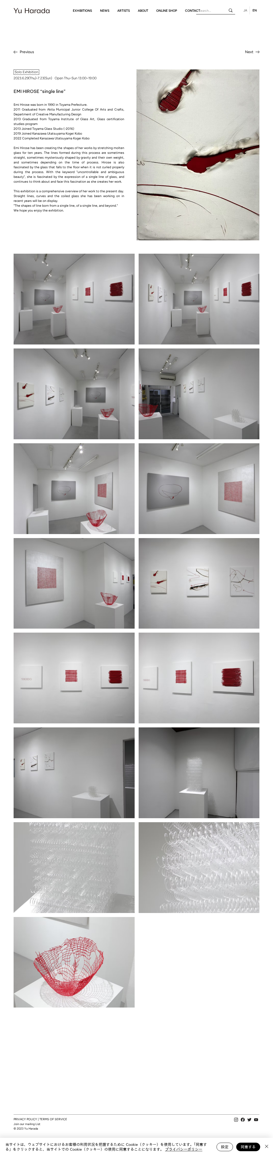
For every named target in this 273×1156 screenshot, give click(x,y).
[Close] (266, 1147)
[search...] (230, 10)
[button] (82, 11)
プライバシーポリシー (183, 1149)
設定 (224, 1147)
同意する (248, 1147)
